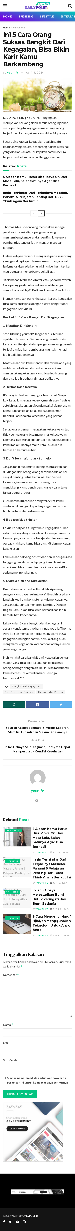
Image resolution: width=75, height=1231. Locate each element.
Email (8, 1042)
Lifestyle (47, 16)
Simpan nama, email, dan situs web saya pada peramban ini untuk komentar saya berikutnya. (37, 1080)
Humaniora (19, 27)
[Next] (41, 213)
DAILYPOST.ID (30, 1215)
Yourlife (15, 1215)
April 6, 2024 (35, 72)
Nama (8, 1024)
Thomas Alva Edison (50, 692)
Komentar (11, 975)
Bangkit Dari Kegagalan (26, 686)
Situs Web (10, 1060)
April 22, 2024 (61, 909)
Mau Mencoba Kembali (19, 692)
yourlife (13, 72)
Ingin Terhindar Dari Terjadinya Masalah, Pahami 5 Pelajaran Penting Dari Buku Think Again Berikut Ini (35, 197)
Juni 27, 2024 (60, 852)
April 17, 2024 (61, 935)
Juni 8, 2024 (59, 883)
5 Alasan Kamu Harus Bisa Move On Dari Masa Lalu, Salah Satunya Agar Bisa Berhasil (35, 181)
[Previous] (33, 213)
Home (6, 27)
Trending (25, 16)
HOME (7, 16)
